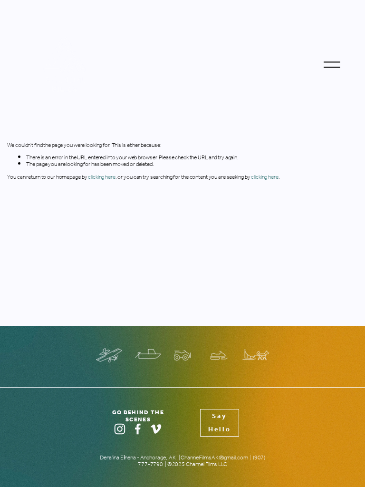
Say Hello (219, 422)
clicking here (101, 177)
